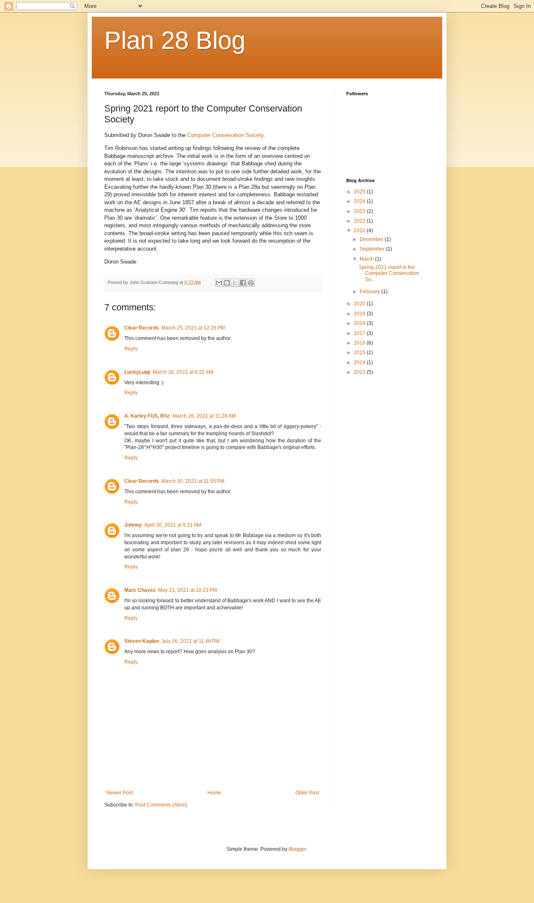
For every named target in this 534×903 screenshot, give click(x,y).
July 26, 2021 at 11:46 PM (190, 641)
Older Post (307, 793)
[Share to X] (235, 283)
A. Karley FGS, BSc (147, 416)
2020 (360, 304)
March (367, 259)
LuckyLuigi (137, 372)
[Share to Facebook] (243, 283)
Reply (131, 349)
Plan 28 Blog (174, 40)
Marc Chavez (140, 590)
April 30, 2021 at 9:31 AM (172, 525)
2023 (360, 211)
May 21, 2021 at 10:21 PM (187, 590)
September (373, 249)
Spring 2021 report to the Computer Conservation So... (389, 273)
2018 (360, 323)
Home (214, 793)
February (370, 291)
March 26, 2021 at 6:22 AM (183, 372)
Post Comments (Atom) (161, 805)
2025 (360, 192)
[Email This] (219, 283)
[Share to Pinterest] (251, 283)
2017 (360, 333)
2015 (360, 352)
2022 (360, 221)
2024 (360, 201)
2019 (360, 314)
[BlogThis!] (227, 283)
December (372, 239)
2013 (360, 372)
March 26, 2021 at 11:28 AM (204, 416)
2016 (360, 343)
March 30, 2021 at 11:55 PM (192, 481)
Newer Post (119, 793)
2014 (360, 362)
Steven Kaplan (141, 641)
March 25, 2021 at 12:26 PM (193, 328)
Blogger (297, 849)
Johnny (133, 525)
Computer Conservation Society (225, 135)
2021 (360, 230)
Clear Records (141, 328)
